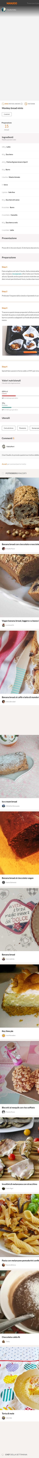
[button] (22, 104)
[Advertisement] (13, 720)
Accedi (4, 464)
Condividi (7, 114)
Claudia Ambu (11, 9)
